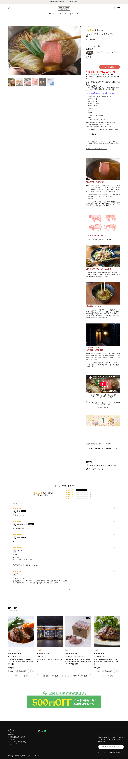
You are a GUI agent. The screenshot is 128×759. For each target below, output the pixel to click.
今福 (87, 27)
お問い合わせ (12, 730)
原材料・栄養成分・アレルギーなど (100, 448)
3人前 (97, 52)
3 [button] (64, 589)
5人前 (111, 52)
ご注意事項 (92, 134)
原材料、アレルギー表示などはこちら (96, 148)
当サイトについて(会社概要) (17, 742)
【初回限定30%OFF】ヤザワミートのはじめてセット (64, 1)
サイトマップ (12, 744)
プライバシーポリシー (15, 732)
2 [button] (61, 589)
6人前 (89, 57)
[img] (17, 508)
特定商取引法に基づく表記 (16, 737)
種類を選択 (11, 668)
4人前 (104, 52)
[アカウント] (114, 8)
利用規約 (11, 735)
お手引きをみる (103, 407)
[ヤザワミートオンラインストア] (64, 8)
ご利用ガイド (12, 739)
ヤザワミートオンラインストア (29, 756)
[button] (9, 8)
